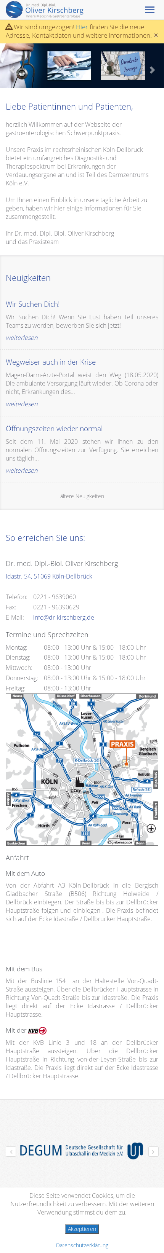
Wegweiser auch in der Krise (51, 362)
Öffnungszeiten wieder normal (54, 429)
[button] (12, 65)
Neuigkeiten (28, 277)
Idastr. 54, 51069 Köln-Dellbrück (49, 576)
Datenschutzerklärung (82, 1245)
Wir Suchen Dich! (33, 304)
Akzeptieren (82, 1228)
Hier (82, 26)
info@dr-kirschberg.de (63, 617)
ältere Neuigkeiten (82, 496)
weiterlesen (21, 337)
